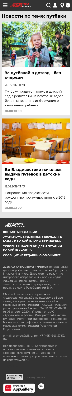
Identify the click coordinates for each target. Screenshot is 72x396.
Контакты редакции (20, 232)
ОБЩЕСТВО (13, 111)
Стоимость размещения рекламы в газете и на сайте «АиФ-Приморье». (32, 239)
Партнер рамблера (36, 377)
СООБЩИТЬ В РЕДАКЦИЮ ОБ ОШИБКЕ (31, 255)
